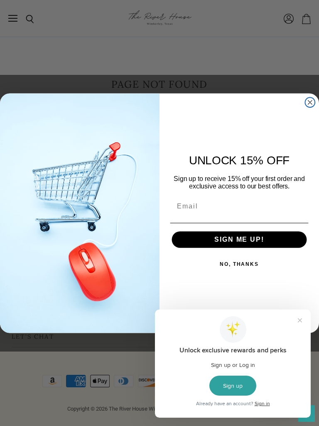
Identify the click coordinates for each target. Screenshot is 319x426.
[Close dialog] (310, 102)
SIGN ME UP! (239, 239)
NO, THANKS (239, 264)
